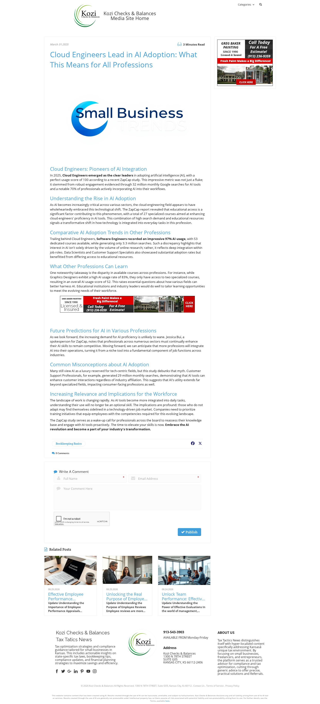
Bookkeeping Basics (69, 444)
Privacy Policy (232, 685)
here (167, 701)
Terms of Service (215, 685)
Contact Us (199, 685)
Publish (191, 532)
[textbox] (130, 16)
